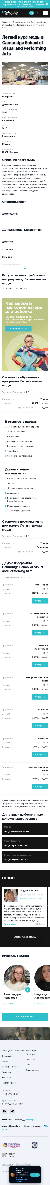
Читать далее (10, 924)
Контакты (6, 1077)
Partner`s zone (9, 1083)
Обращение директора (13, 1050)
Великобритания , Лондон (33, 895)
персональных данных (22, 1180)
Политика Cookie (23, 1164)
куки (18, 1177)
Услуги (5, 1061)
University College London (31, 898)
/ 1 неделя (40, 593)
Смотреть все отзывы (25, 937)
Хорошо (34, 1175)
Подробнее (8, 1003)
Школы (29, 1065)
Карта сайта (7, 1164)
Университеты (32, 1070)
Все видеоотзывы (25, 1016)
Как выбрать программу (32, 1052)
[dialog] (25, 1174)
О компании (7, 1056)
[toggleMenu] (45, 13)
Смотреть (40, 601)
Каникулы (30, 1059)
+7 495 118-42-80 (10, 1094)
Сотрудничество (10, 1067)
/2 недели (40, 403)
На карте (31, 1120)
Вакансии (6, 1072)
